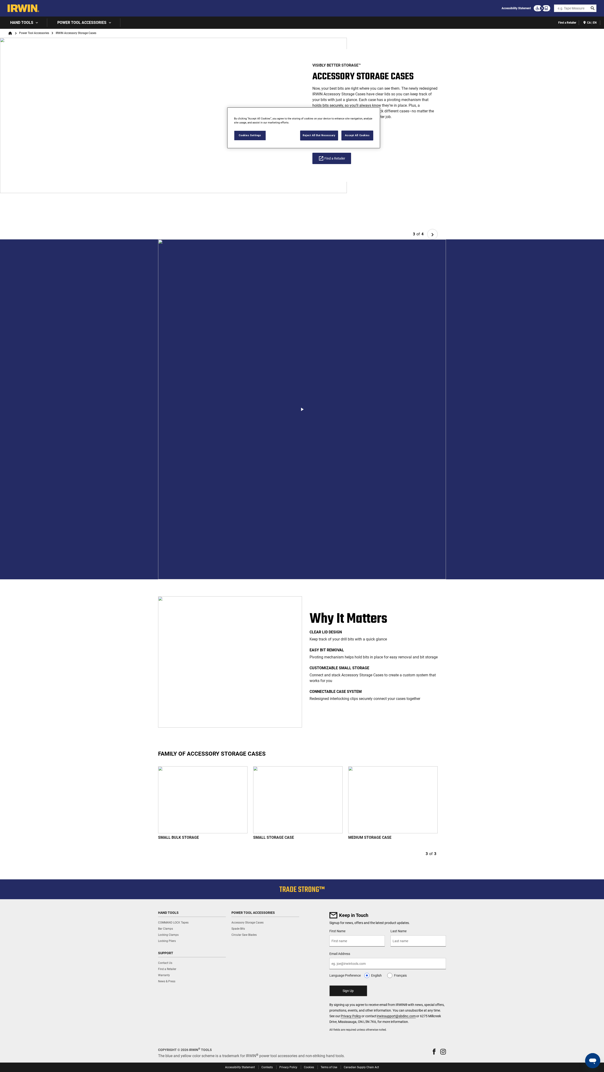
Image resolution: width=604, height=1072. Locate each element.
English (376, 975)
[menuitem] (23, 23)
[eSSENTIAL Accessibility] (542, 8)
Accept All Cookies (357, 135)
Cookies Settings (250, 135)
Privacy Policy (351, 1016)
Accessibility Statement (516, 8)
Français (400, 975)
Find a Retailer (567, 22)
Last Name (398, 931)
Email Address (339, 954)
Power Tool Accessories (81, 22)
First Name (337, 931)
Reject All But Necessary (319, 135)
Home (10, 33)
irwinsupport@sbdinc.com (396, 1016)
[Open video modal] (302, 409)
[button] (434, 1052)
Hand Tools (21, 22)
